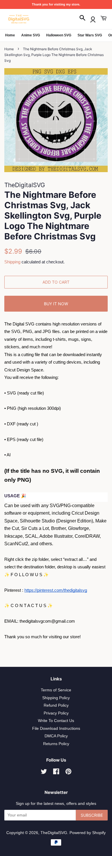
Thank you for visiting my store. (56, 4)
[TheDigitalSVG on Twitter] (44, 773)
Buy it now (56, 303)
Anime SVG (30, 35)
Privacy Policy (56, 713)
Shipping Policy (56, 698)
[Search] (82, 18)
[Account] (93, 18)
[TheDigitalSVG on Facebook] (56, 773)
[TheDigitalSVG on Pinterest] (68, 773)
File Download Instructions (56, 728)
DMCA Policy (56, 736)
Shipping (12, 261)
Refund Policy (56, 705)
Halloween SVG (58, 35)
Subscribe (92, 815)
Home (10, 35)
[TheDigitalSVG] (33, 19)
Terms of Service (56, 690)
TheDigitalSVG (53, 833)
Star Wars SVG (90, 35)
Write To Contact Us (56, 721)
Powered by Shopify (87, 833)
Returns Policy (56, 744)
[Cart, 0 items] (103, 18)
